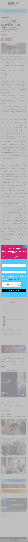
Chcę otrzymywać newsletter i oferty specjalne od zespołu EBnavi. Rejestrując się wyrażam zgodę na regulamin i (14, 278)
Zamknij (25, 246)
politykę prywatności (14, 279)
